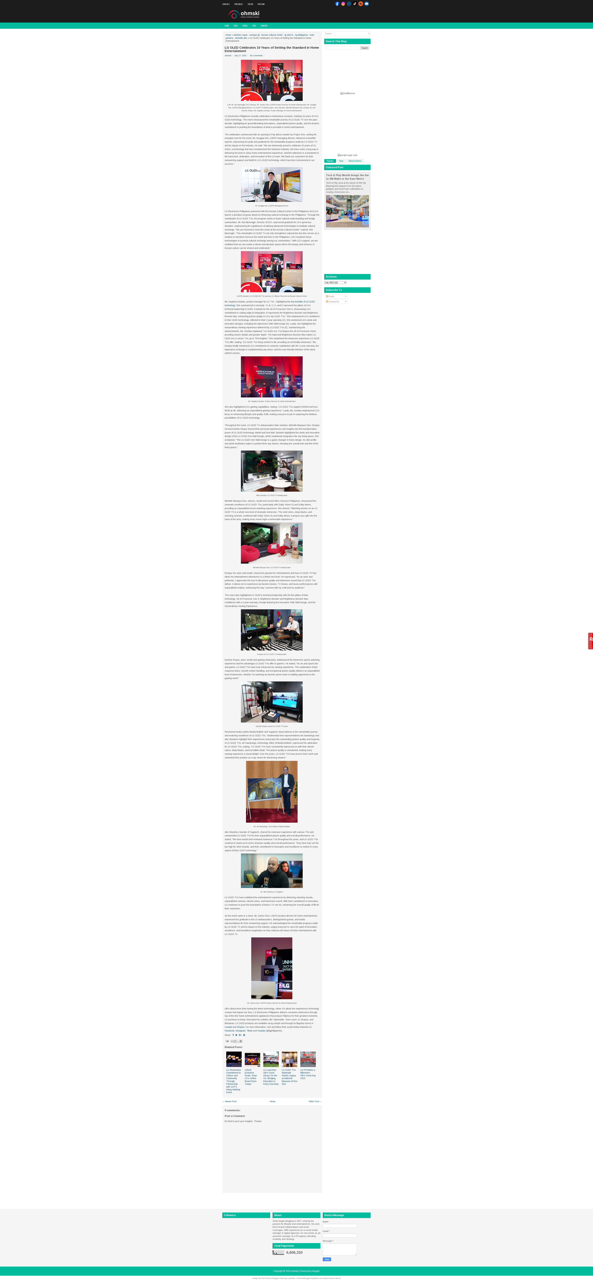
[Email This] (232, 1041)
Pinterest (238, 4)
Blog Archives (355, 161)
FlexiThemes (266, 1278)
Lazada (228, 1027)
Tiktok (250, 4)
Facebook (229, 1030)
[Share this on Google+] (240, 1035)
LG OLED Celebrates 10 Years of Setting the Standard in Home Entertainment (272, 49)
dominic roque (241, 35)
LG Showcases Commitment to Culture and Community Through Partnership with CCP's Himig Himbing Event (233, 1081)
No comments (256, 55)
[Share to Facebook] (240, 1041)
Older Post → (315, 1101)
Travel (245, 25)
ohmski (294, 1271)
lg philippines (301, 35)
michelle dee (241, 38)
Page (254, 25)
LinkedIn (264, 25)
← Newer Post (229, 1101)
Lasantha (291, 1278)
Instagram (240, 1030)
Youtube (261, 4)
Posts (331, 296)
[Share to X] (238, 1041)
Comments (333, 301)
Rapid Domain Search (332, 1278)
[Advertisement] (334, 14)
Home (227, 25)
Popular (330, 161)
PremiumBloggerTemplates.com (309, 1278)
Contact (226, 4)
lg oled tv (289, 35)
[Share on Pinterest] (244, 1035)
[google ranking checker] (347, 155)
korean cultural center (272, 35)
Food (235, 25)
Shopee (240, 1027)
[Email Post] (227, 1041)
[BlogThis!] (235, 1041)
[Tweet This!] (236, 1035)
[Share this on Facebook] (233, 1035)
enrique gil (254, 35)
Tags (341, 161)
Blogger (316, 1271)
